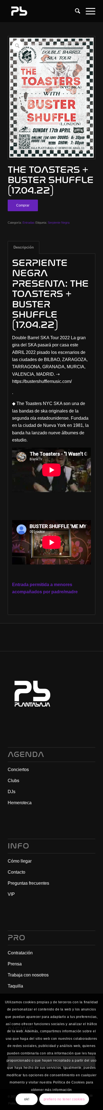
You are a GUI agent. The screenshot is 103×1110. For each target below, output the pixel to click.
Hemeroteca (20, 802)
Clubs (13, 780)
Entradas (29, 222)
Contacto (16, 872)
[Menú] (87, 11)
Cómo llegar (20, 861)
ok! (26, 1099)
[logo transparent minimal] (43, 11)
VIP (11, 894)
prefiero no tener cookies (64, 1099)
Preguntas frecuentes (28, 883)
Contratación (20, 952)
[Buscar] (74, 11)
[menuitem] (74, 11)
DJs (11, 791)
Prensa (15, 964)
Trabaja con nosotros (28, 975)
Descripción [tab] (23, 247)
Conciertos (18, 769)
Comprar (22, 205)
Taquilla (15, 986)
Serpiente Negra (58, 222)
